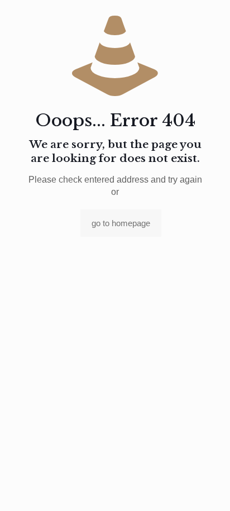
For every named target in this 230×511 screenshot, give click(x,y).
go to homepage (121, 223)
